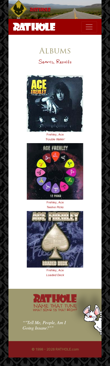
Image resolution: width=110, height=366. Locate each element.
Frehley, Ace (55, 134)
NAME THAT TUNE (55, 307)
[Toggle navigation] (89, 27)
